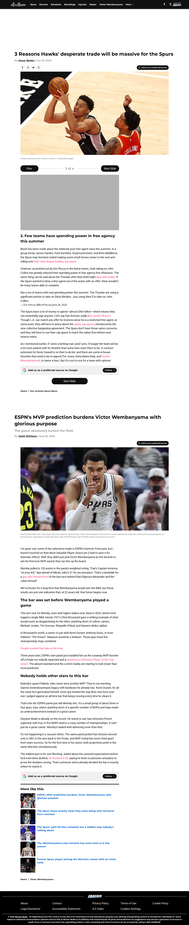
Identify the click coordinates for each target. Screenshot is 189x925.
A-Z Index (98, 908)
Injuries (82, 4)
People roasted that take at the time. (42, 648)
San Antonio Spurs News (43, 391)
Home (23, 391)
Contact (57, 903)
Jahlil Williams (27, 436)
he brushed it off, (59, 758)
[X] (170, 4)
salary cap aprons (84, 324)
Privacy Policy (100, 903)
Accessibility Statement (66, 908)
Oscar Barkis (26, 60)
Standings (69, 4)
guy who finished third (36, 576)
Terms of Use (128, 903)
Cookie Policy (160, 903)
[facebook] (164, 4)
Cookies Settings (131, 908)
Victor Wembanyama (111, 4)
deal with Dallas (105, 277)
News (33, 4)
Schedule (56, 4)
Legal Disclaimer (30, 908)
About (24, 903)
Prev (29, 168)
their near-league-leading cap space (55, 261)
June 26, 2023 (59, 304)
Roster (93, 4)
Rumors (43, 4)
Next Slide (110, 168)
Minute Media (21, 917)
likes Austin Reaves (98, 315)
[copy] (39, 67)
